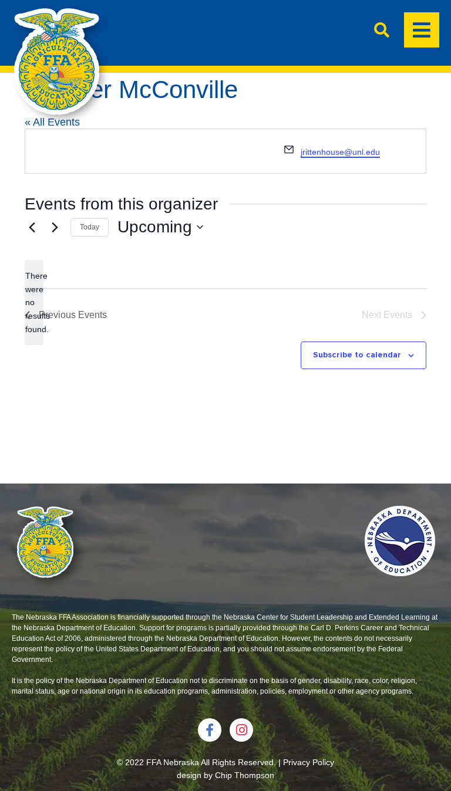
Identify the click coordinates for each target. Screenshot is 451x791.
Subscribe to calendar (357, 355)
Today (89, 227)
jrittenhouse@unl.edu (340, 152)
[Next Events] (55, 227)
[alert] (34, 302)
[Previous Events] (32, 227)
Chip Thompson (244, 775)
